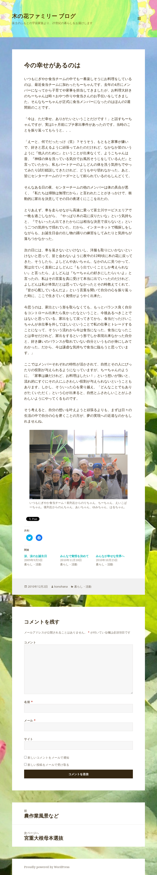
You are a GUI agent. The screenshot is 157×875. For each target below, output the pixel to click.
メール (30, 720)
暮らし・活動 (82, 586)
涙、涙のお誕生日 (35, 556)
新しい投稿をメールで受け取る (48, 765)
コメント (30, 642)
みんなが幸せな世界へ (110, 556)
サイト (28, 739)
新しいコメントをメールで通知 (48, 757)
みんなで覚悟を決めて (74, 556)
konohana (61, 586)
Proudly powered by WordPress (47, 867)
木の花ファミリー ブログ (44, 16)
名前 (28, 702)
